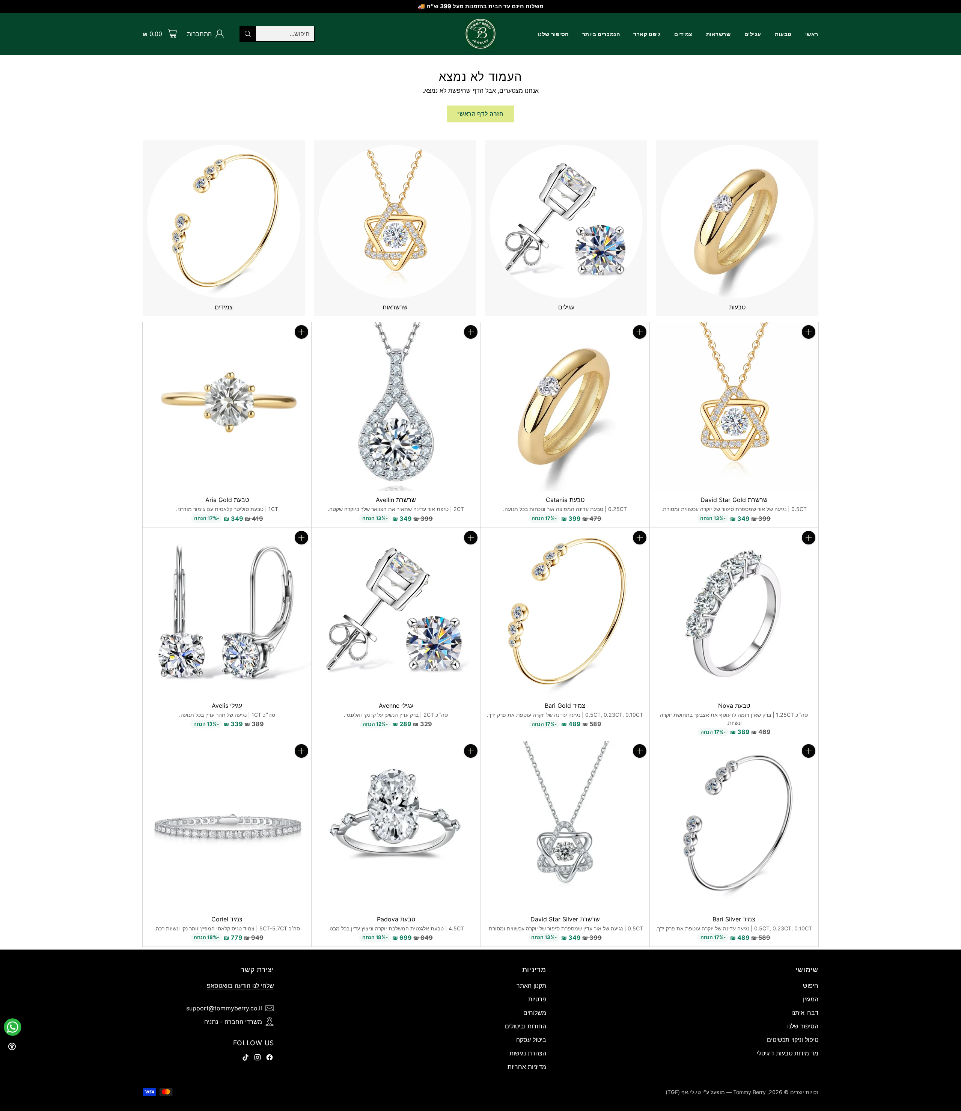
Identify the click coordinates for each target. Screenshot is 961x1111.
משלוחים (534, 1012)
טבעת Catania (565, 499)
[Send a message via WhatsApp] (12, 1027)
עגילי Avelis (227, 705)
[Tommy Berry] (480, 34)
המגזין (810, 999)
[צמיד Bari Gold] (565, 612)
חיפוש (810, 985)
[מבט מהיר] (808, 348)
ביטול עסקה (531, 1039)
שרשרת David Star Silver (565, 919)
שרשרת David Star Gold (734, 499)
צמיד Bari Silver (733, 919)
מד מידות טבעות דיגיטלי (787, 1053)
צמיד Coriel (227, 919)
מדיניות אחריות (527, 1066)
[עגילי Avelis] (227, 612)
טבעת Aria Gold (227, 499)
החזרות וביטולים (525, 1026)
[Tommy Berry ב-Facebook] (269, 1058)
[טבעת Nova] (734, 612)
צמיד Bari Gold (565, 705)
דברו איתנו (804, 1012)
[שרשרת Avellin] (396, 406)
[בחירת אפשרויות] (639, 332)
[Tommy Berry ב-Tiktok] (245, 1058)
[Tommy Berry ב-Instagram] (257, 1058)
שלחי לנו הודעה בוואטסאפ (240, 985)
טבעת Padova (396, 919)
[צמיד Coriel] (227, 825)
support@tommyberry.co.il (224, 1008)
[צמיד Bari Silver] (734, 825)
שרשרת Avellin (396, 499)
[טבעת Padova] (396, 825)
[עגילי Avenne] (396, 612)
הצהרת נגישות (527, 1053)
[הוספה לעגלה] (808, 332)
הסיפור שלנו (802, 1026)
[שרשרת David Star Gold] (734, 406)
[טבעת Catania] (565, 406)
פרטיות (537, 999)
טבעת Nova (734, 705)
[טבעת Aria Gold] (227, 406)
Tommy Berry (749, 1092)
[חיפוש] (247, 34)
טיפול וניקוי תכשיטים (792, 1039)
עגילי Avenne (396, 705)
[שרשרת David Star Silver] (565, 825)
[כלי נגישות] (12, 1046)
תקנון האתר (531, 985)
